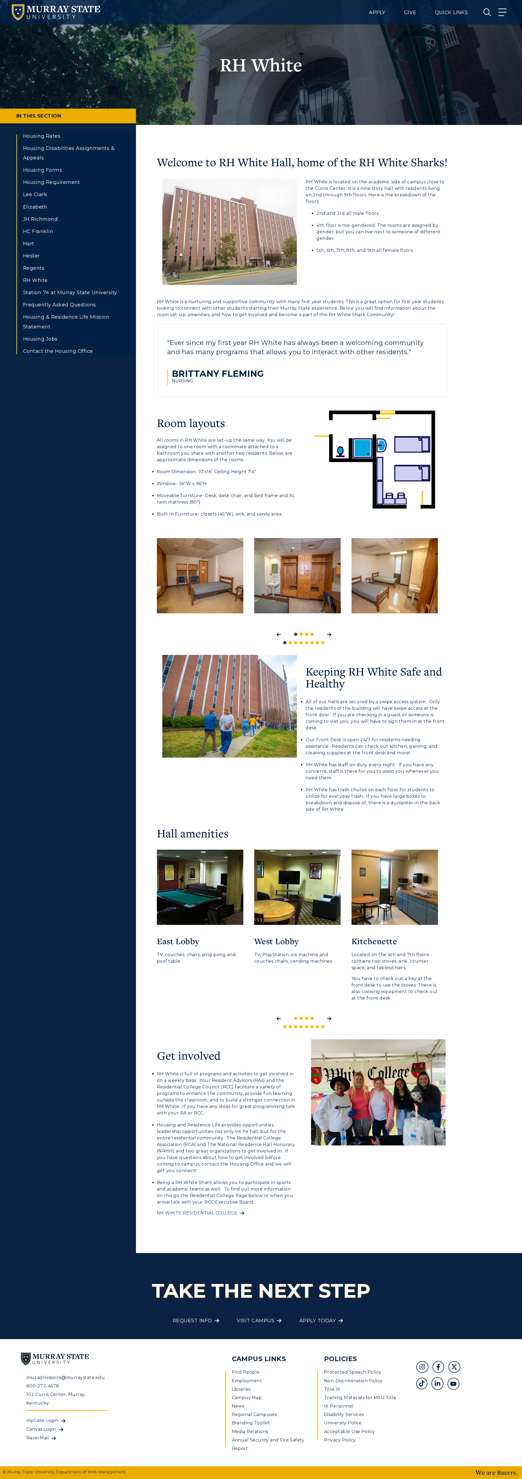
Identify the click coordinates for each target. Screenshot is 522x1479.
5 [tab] (307, 644)
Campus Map (247, 1397)
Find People (246, 1372)
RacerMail (37, 1437)
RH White (35, 280)
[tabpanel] (200, 580)
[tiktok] (423, 1384)
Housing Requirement (51, 182)
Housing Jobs (40, 339)
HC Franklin (38, 231)
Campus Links (259, 1359)
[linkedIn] (439, 1384)
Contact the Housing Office (58, 351)
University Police (343, 1422)
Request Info (192, 1321)
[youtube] (455, 1384)
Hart (28, 244)
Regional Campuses (254, 1414)
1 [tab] (285, 644)
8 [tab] (323, 644)
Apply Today (317, 1321)
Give (410, 12)
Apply (377, 12)
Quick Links (451, 12)
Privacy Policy (340, 1440)
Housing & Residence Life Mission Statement (66, 321)
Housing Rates (41, 136)
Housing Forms (42, 170)
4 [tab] (301, 644)
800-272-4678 (42, 1386)
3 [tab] (296, 644)
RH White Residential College (197, 1213)
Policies (340, 1359)
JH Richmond (40, 219)
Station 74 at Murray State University (70, 293)
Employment (247, 1380)
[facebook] (440, 1367)
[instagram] (424, 1367)
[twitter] (456, 1367)
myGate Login (42, 1420)
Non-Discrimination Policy (353, 1380)
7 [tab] (317, 644)
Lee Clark (35, 194)
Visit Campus (255, 1321)
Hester (31, 256)
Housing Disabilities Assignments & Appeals (68, 153)
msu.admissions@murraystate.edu (65, 1377)
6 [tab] (312, 644)
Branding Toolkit (251, 1422)
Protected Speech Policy (352, 1372)
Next (452, 580)
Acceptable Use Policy (349, 1431)
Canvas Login (41, 1429)
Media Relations (250, 1431)
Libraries (241, 1389)
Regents (33, 268)
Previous (153, 580)
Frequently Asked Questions (59, 305)
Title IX (332, 1389)
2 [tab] (290, 644)
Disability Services (344, 1414)
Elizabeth (35, 207)
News (238, 1406)
